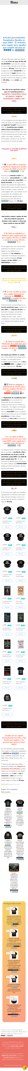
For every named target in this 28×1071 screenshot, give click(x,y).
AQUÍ (15, 151)
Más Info (7, 527)
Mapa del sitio (7, 1065)
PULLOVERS (16, 94)
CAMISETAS (6, 94)
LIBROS (17, 99)
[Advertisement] (14, 17)
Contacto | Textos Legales (16, 1065)
